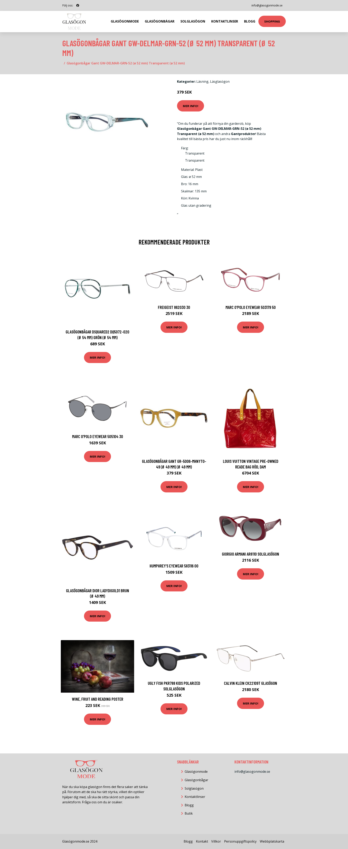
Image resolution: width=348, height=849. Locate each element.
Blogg (249, 21)
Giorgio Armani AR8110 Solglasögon (250, 553)
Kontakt (202, 841)
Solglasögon (192, 21)
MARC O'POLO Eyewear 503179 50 (251, 307)
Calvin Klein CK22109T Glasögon (250, 683)
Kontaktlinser (224, 21)
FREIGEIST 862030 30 (174, 307)
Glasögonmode (125, 21)
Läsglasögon (220, 81)
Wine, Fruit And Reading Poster (97, 698)
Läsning (202, 81)
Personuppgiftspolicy (240, 841)
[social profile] (78, 5)
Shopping (272, 21)
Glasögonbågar (159, 21)
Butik (189, 813)
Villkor (216, 841)
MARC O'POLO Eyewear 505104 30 (97, 436)
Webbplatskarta (272, 841)
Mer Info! (190, 106)
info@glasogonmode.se (267, 5)
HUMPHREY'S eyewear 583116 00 (174, 565)
